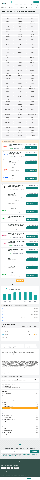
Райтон (32, 117)
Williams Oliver (32, 70)
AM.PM (32, 18)
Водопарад (7, 83)
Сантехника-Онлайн (8, 122)
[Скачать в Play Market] (10, 468)
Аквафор (32, 75)
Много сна (20, 109)
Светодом (20, 124)
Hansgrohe (7, 39)
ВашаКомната (20, 81)
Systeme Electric (20, 65)
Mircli (20, 49)
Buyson (32, 26)
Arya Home (20, 21)
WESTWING (8, 70)
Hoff (20, 39)
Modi (32, 49)
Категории (11, 7)
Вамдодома (32, 80)
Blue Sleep (7, 24)
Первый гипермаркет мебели (32, 114)
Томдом (32, 132)
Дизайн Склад (20, 88)
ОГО (7, 112)
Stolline (8, 65)
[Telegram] (3, 471)
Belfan (8, 23)
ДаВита (8, 86)
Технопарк (7, 132)
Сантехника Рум (20, 120)
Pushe (8, 57)
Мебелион (20, 104)
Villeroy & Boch (20, 68)
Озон (20, 112)
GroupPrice (20, 37)
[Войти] (38, 7)
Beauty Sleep (32, 21)
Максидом (20, 99)
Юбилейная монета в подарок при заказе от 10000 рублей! (15, 186)
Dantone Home (20, 29)
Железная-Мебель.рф (20, 93)
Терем (20, 130)
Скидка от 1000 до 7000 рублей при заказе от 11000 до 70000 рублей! (16, 234)
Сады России (20, 119)
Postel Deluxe (32, 55)
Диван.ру (7, 88)
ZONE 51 (7, 73)
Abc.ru (8, 18)
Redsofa (20, 57)
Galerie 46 (32, 34)
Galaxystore (20, 34)
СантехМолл (8, 120)
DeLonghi (32, 29)
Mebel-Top (20, 47)
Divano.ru (7, 31)
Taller (32, 65)
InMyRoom (20, 41)
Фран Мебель (20, 135)
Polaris (20, 55)
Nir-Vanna (7, 54)
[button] (5, 146)
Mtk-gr (8, 52)
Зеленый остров (32, 93)
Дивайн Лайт (20, 86)
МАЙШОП (7, 99)
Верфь (32, 81)
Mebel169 (32, 47)
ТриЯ (32, 133)
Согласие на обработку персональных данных (22, 475)
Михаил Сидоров (8, 386)
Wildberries (20, 70)
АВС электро (20, 73)
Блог (17, 7)
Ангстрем (20, 78)
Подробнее (24, 148)
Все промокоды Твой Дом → (12, 195)
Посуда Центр (20, 117)
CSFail (38, 5)
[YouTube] (6, 471)
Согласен (29, 478)
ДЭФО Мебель (20, 91)
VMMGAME (32, 68)
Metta (8, 49)
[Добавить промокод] (36, 7)
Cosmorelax (32, 28)
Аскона (8, 80)
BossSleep (32, 24)
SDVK (32, 60)
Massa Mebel (8, 47)
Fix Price (8, 34)
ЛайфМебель (20, 96)
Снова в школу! (29, 7)
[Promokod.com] (5, 3)
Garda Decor (8, 36)
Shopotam (20, 62)
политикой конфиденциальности (28, 454)
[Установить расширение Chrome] (16, 468)
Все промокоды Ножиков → (12, 187)
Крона (32, 94)
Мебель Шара (8, 106)
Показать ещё (20, 280)
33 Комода (32, 16)
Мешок (20, 107)
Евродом (32, 91)
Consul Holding (8, 28)
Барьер (20, 80)
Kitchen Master (20, 42)
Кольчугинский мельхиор (20, 94)
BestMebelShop (32, 23)
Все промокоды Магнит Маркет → (14, 146)
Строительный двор (32, 127)
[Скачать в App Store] (4, 468)
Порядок (7, 117)
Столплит (20, 127)
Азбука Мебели (20, 75)
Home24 (32, 39)
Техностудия (20, 132)
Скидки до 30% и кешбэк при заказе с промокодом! (15, 153)
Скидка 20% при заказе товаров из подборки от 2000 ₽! (16, 168)
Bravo (20, 26)
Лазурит (7, 96)
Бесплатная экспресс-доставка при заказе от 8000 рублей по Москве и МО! (16, 226)
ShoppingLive (32, 62)
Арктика (32, 78)
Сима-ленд (32, 124)
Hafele (32, 37)
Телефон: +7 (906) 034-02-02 (5, 465)
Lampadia (20, 44)
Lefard (32, 44)
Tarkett (8, 67)
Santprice (7, 60)
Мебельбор (20, 106)
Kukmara (7, 44)
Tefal (20, 67)
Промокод (2, 376)
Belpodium (20, 23)
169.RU (8, 16)
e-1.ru (20, 31)
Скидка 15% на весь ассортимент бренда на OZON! (16, 176)
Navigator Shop (20, 52)
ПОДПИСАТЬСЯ (34, 451)
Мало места (8, 101)
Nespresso (32, 52)
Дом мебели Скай (32, 88)
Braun (8, 26)
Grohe (8, 37)
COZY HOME (8, 29)
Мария (20, 101)
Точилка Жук (20, 133)
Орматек (32, 112)
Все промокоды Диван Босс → (12, 259)
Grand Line (32, 36)
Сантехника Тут (32, 120)
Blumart (20, 24)
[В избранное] (3, 144)
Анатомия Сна (7, 78)
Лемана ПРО (32, 96)
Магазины (4, 7)
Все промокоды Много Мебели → (12, 251)
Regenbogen (32, 57)
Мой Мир (32, 109)
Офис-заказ (20, 114)
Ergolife (32, 31)
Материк (32, 101)
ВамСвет (7, 81)
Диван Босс (32, 86)
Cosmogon (20, 28)
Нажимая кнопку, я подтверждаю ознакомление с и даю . (20, 455)
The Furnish (32, 67)
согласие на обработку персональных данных (12, 455)
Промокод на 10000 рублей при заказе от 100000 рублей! (15, 201)
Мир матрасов (32, 107)
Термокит (32, 130)
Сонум (20, 125)
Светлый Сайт (8, 124)
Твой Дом (7, 130)
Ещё (7, 93)
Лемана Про (26, 4)
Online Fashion (8, 55)
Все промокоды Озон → (12, 154)
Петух (31, 4)
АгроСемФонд (32, 73)
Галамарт (32, 83)
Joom (32, 41)
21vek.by (20, 16)
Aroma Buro (7, 21)
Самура (32, 119)
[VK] (1, 471)
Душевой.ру (8, 91)
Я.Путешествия (36, 4)
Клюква (8, 94)
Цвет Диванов (32, 135)
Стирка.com (8, 127)
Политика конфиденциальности (7, 475)
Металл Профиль (7, 107)
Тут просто (7, 135)
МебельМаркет (32, 106)
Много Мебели (7, 109)
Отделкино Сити (7, 114)
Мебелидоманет (7, 104)
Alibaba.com (20, 18)
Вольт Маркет (20, 83)
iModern (8, 41)
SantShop (20, 60)
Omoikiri (32, 54)
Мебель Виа (32, 104)
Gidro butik (20, 36)
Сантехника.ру (20, 122)
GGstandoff (17, 4)
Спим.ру (32, 125)
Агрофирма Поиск (8, 75)
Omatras (20, 54)
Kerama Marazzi (7, 42)
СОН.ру (8, 125)
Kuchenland (32, 42)
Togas (8, 68)
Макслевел (32, 99)
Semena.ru (7, 62)
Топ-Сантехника (7, 133)
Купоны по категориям (8, 376)
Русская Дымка (7, 119)
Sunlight (21, 4)
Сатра (32, 122)
